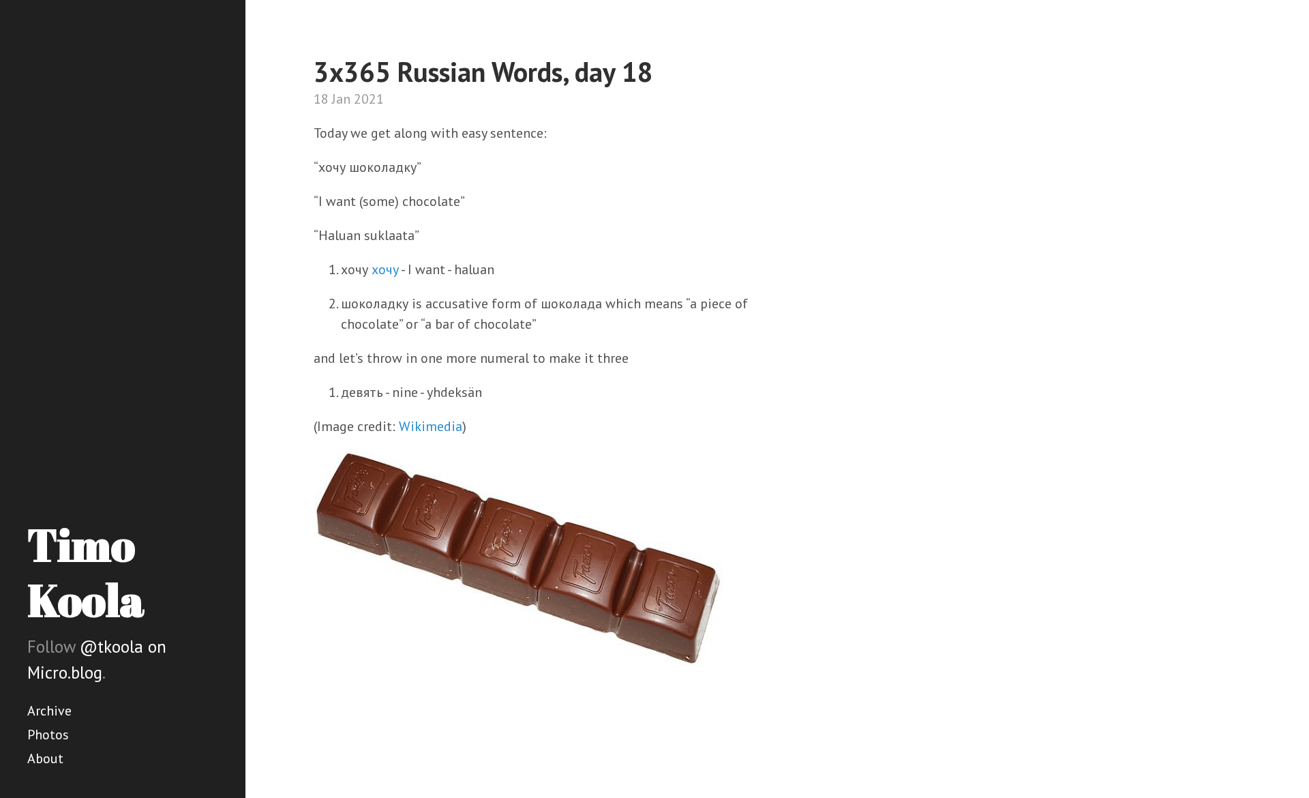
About (45, 758)
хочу (385, 269)
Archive (49, 711)
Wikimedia (430, 426)
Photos (48, 734)
